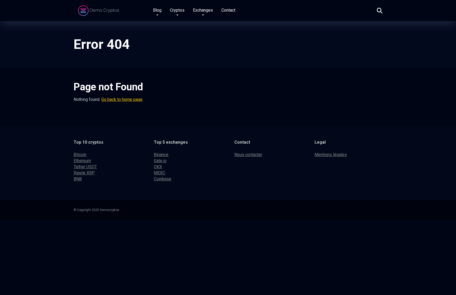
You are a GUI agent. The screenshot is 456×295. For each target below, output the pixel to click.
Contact (228, 10)
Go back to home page (121, 99)
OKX (158, 166)
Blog (157, 10)
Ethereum (82, 160)
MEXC (159, 172)
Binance (161, 154)
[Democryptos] (99, 8)
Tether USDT (85, 166)
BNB (78, 178)
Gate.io (160, 160)
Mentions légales (331, 154)
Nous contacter (248, 154)
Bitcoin (80, 154)
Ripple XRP (84, 172)
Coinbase (162, 178)
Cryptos (177, 10)
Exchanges (203, 10)
